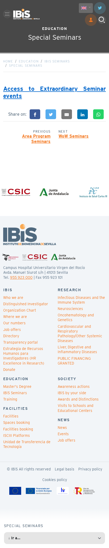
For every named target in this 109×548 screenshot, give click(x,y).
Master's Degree (17, 386)
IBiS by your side (72, 393)
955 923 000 (21, 277)
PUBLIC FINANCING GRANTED (74, 360)
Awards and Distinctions (78, 399)
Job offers (12, 329)
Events (63, 434)
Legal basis (64, 469)
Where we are (15, 317)
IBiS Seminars (57, 61)
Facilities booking (18, 429)
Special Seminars (25, 66)
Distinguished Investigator (25, 304)
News (62, 427)
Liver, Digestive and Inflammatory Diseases (77, 349)
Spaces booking (16, 422)
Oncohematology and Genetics (76, 317)
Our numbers (14, 323)
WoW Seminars (73, 136)
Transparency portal (20, 342)
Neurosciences (70, 309)
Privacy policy (90, 469)
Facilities (11, 416)
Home (8, 61)
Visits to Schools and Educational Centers (75, 407)
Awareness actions (74, 386)
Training (10, 399)
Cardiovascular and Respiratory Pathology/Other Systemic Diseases (80, 333)
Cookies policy (54, 480)
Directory (11, 336)
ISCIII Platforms (16, 435)
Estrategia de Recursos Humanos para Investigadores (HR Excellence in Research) (23, 356)
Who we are (13, 297)
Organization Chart (19, 310)
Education (29, 61)
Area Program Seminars (36, 139)
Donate (9, 369)
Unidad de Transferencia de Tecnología (27, 444)
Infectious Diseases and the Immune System (81, 299)
